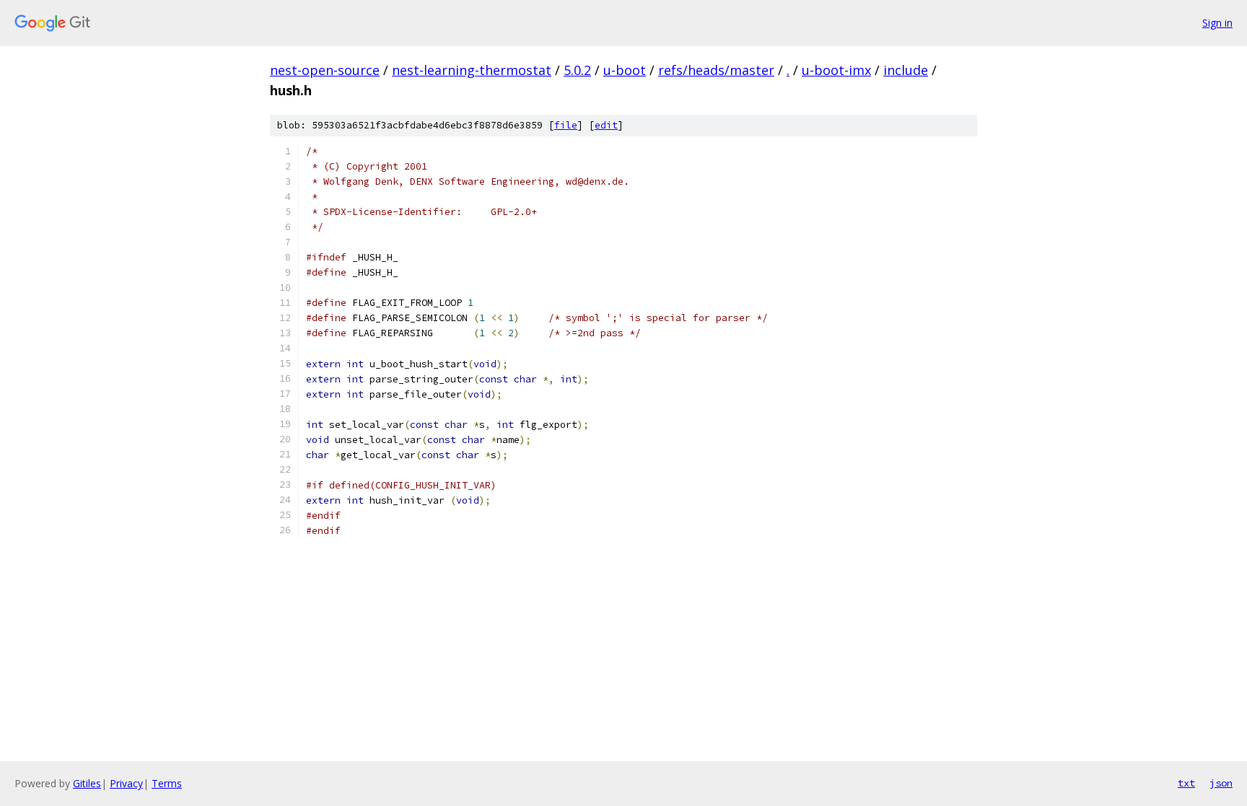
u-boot (624, 70)
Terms (167, 783)
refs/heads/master (716, 70)
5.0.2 (577, 70)
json (1221, 782)
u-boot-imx (836, 70)
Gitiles (87, 783)
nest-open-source (325, 70)
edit (606, 125)
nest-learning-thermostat (471, 70)
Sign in (1217, 23)
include (905, 70)
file (565, 125)
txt (1186, 782)
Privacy (126, 783)
